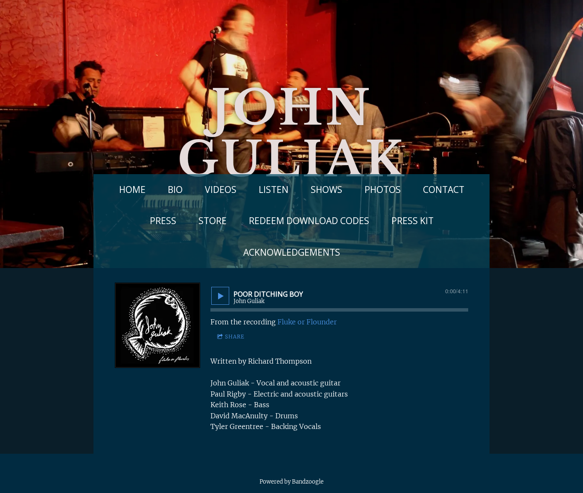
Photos (382, 189)
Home (132, 189)
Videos (220, 189)
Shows (326, 189)
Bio (175, 189)
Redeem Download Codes (309, 221)
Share (235, 336)
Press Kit (412, 221)
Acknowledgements (291, 252)
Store (212, 221)
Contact (443, 189)
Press (163, 221)
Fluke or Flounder (307, 322)
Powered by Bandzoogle (291, 481)
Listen (274, 189)
